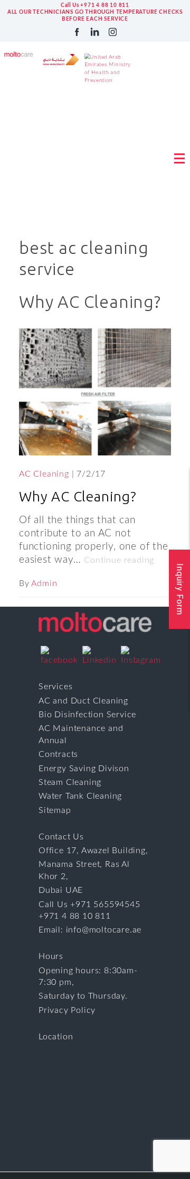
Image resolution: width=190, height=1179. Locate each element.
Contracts (58, 754)
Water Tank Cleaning (80, 796)
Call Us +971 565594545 (89, 904)
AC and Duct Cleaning (83, 701)
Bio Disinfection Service (87, 714)
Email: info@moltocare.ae (90, 930)
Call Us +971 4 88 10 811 (95, 5)
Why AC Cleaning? (78, 496)
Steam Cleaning (70, 782)
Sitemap (55, 810)
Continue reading (119, 560)
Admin (44, 583)
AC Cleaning (44, 474)
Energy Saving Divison (84, 768)
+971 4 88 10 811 (75, 916)
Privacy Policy (67, 1010)
